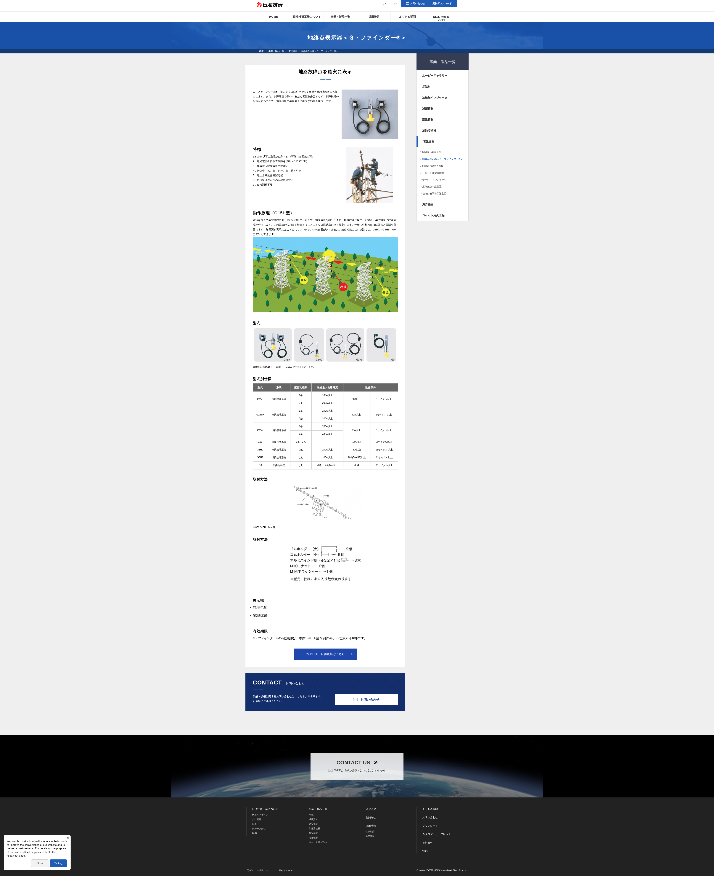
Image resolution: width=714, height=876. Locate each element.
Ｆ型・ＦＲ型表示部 (433, 172)
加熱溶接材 (429, 130)
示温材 (426, 86)
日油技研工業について (307, 16)
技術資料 (427, 842)
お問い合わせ (417, 3)
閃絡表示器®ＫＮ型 (432, 166)
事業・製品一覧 (340, 16)
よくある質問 (407, 16)
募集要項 (370, 836)
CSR (254, 833)
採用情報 (373, 16)
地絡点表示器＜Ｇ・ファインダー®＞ (442, 159)
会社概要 (256, 819)
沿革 (254, 824)
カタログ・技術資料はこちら (325, 654)
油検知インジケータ (434, 97)
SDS (424, 851)
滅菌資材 (427, 108)
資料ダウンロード (442, 3)
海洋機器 (427, 204)
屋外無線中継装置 (432, 186)
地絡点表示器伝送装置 (434, 193)
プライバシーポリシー (256, 870)
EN (395, 3)
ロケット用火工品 (433, 215)
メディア (371, 808)
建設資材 (427, 119)
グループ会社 (259, 828)
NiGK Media (441, 18)
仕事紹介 (370, 831)
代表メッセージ (260, 814)
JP (384, 3)
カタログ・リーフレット (436, 834)
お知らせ (371, 817)
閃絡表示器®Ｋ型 (431, 152)
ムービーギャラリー (434, 75)
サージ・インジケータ (434, 179)
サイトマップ (285, 870)
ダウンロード (430, 825)
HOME (273, 16)
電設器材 (292, 51)
